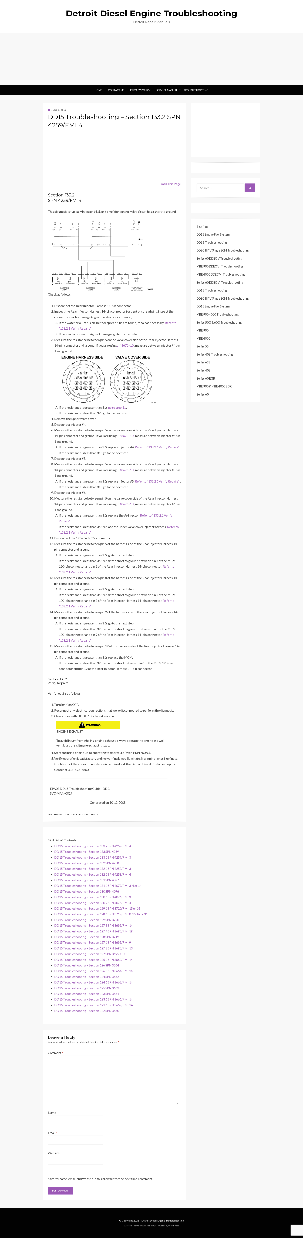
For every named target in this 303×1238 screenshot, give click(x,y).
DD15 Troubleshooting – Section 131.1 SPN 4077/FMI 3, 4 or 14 (97, 886)
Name (53, 1113)
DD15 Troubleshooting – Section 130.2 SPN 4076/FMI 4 (92, 903)
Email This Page (170, 184)
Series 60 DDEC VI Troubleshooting (220, 282)
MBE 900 (202, 330)
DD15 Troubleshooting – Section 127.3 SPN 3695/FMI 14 (93, 925)
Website (54, 1153)
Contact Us (116, 90)
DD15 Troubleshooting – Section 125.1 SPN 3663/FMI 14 (93, 960)
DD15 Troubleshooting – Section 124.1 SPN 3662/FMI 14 (93, 982)
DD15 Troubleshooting (75, 814)
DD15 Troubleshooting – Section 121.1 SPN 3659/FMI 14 (93, 1005)
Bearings (202, 226)
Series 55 (203, 346)
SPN (93, 814)
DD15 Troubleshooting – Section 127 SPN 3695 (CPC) (90, 954)
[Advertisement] (151, 58)
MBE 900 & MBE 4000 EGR (214, 386)
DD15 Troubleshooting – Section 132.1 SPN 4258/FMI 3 (92, 869)
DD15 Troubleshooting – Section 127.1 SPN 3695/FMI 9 (92, 942)
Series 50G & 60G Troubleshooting (220, 322)
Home (98, 90)
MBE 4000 (203, 338)
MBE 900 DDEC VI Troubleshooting (220, 266)
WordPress (173, 1225)
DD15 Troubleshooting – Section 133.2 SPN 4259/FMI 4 (92, 846)
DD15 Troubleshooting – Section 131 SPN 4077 (86, 880)
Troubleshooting (195, 90)
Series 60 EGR (206, 378)
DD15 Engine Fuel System (213, 234)
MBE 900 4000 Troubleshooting (218, 314)
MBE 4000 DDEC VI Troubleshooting (221, 274)
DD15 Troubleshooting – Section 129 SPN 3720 (86, 920)
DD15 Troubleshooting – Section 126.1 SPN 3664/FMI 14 (93, 971)
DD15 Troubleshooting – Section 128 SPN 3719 (86, 937)
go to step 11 (117, 407)
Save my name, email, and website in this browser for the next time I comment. (100, 1179)
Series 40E (203, 370)
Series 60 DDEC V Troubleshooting (219, 258)
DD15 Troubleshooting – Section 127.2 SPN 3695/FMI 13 (93, 948)
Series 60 (203, 394)
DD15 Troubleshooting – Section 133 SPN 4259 (86, 852)
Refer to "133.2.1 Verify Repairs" (157, 447)
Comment (55, 1053)
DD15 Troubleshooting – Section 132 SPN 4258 (86, 863)
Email (52, 1133)
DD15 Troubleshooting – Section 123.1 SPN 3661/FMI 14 (93, 999)
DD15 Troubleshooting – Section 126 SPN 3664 (86, 965)
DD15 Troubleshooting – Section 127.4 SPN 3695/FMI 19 (93, 931)
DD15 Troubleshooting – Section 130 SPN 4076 (86, 891)
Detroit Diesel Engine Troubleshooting (151, 13)
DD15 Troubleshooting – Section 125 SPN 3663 (86, 988)
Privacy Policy (140, 90)
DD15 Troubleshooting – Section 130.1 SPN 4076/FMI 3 (92, 897)
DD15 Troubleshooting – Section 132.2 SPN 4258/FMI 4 (92, 874)
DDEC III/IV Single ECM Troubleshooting (223, 250)
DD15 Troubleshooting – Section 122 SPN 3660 (86, 1011)
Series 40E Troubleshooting (215, 354)
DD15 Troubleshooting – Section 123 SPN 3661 (86, 994)
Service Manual (166, 90)
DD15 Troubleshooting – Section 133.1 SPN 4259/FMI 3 (92, 857)
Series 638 (203, 362)
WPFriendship (149, 1225)
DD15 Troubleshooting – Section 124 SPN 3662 (86, 977)
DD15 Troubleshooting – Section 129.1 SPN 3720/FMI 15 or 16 (97, 908)
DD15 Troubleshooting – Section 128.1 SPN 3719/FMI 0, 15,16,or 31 (100, 914)
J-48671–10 (125, 345)
